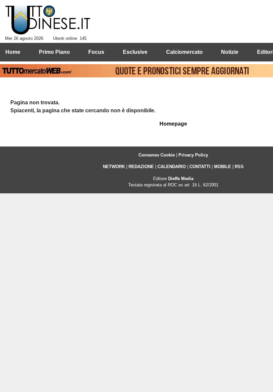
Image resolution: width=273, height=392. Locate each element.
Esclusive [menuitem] (135, 52)
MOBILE (222, 166)
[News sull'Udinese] (48, 20)
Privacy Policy (193, 154)
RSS (239, 166)
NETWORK (114, 166)
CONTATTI (199, 166)
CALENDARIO (171, 166)
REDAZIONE (141, 166)
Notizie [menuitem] (229, 52)
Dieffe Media (180, 178)
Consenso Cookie (156, 154)
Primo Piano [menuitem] (54, 52)
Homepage (173, 124)
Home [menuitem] (12, 52)
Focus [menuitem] (96, 52)
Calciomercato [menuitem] (184, 52)
